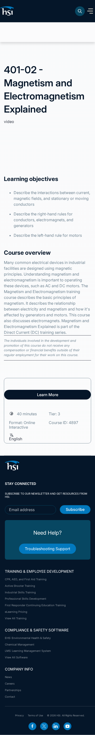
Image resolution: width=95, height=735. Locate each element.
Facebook (32, 726)
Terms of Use (35, 715)
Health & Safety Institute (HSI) (8, 11)
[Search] (80, 11)
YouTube (67, 726)
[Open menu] (90, 11)
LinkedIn (56, 726)
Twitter (44, 726)
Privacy (19, 715)
